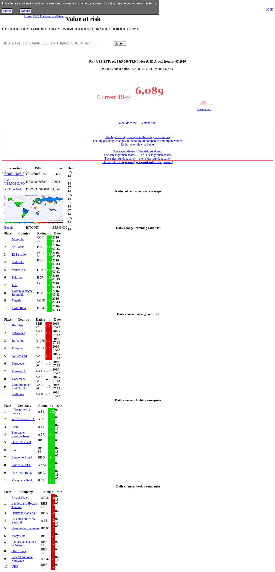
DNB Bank (18, 551)
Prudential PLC (21, 465)
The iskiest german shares (155, 155)
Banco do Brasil (21, 457)
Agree (7, 10)
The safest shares (124, 151)
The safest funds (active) (119, 158)
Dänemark (18, 379)
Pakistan (17, 277)
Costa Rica (19, 308)
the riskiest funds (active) (155, 158)
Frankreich (19, 371)
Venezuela (18, 270)
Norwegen (18, 363)
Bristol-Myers (20, 497)
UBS (14, 566)
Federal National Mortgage (22, 558)
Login (269, 9)
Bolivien (17, 325)
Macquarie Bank (22, 480)
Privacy (61, 16)
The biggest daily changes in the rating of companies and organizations (137, 140)
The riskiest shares (150, 151)
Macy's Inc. (18, 536)
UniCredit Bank (21, 472)
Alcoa (15, 426)
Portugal (17, 348)
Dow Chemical (21, 442)
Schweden (18, 333)
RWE (15, 449)
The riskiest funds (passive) (155, 162)
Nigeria (16, 300)
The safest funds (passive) (118, 162)
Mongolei (18, 239)
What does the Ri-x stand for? (137, 123)
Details (25, 10)
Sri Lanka (18, 247)
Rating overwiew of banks (137, 144)
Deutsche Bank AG (23, 513)
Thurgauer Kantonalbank (20, 434)
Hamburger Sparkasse (25, 528)
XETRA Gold (13, 189)
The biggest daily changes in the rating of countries (137, 137)
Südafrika (18, 262)
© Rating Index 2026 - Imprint (21, 172)
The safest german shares (119, 155)
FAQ (36, 16)
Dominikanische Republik (22, 292)
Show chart (204, 109)
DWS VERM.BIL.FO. (15, 181)
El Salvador (19, 254)
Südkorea (18, 394)
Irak (14, 285)
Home (28, 16)
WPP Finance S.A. (23, 419)
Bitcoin (8, 227)
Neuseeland (19, 356)
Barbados (18, 340)
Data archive (48, 16)
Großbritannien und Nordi (21, 386)
